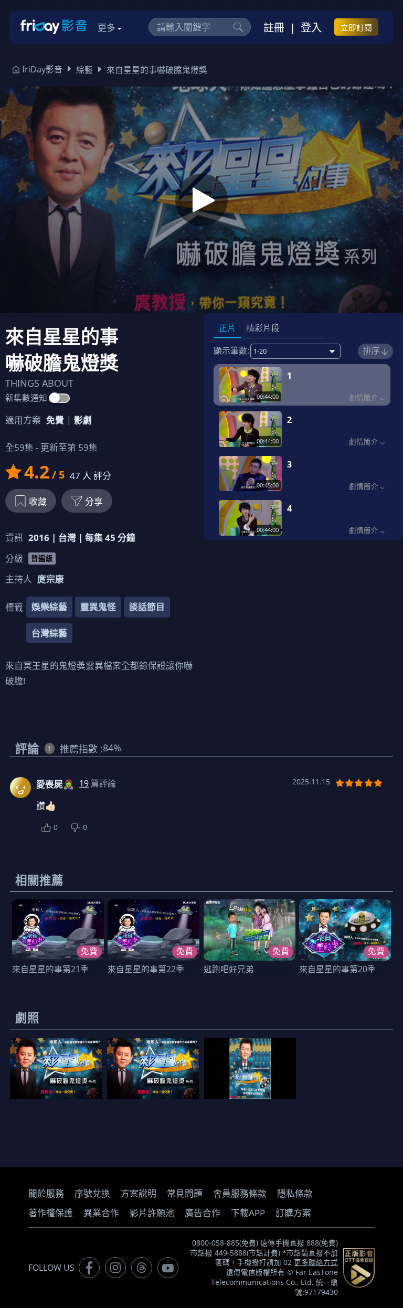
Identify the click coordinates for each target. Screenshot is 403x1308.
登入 (311, 27)
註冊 (273, 27)
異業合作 (101, 1213)
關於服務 (46, 1193)
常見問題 (185, 1193)
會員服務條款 (240, 1193)
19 (84, 783)
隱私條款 (295, 1193)
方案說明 (138, 1193)
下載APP (248, 1213)
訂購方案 (293, 1213)
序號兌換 (92, 1193)
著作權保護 (50, 1213)
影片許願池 (152, 1213)
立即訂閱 (356, 27)
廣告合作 (202, 1213)
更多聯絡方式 (316, 1262)
